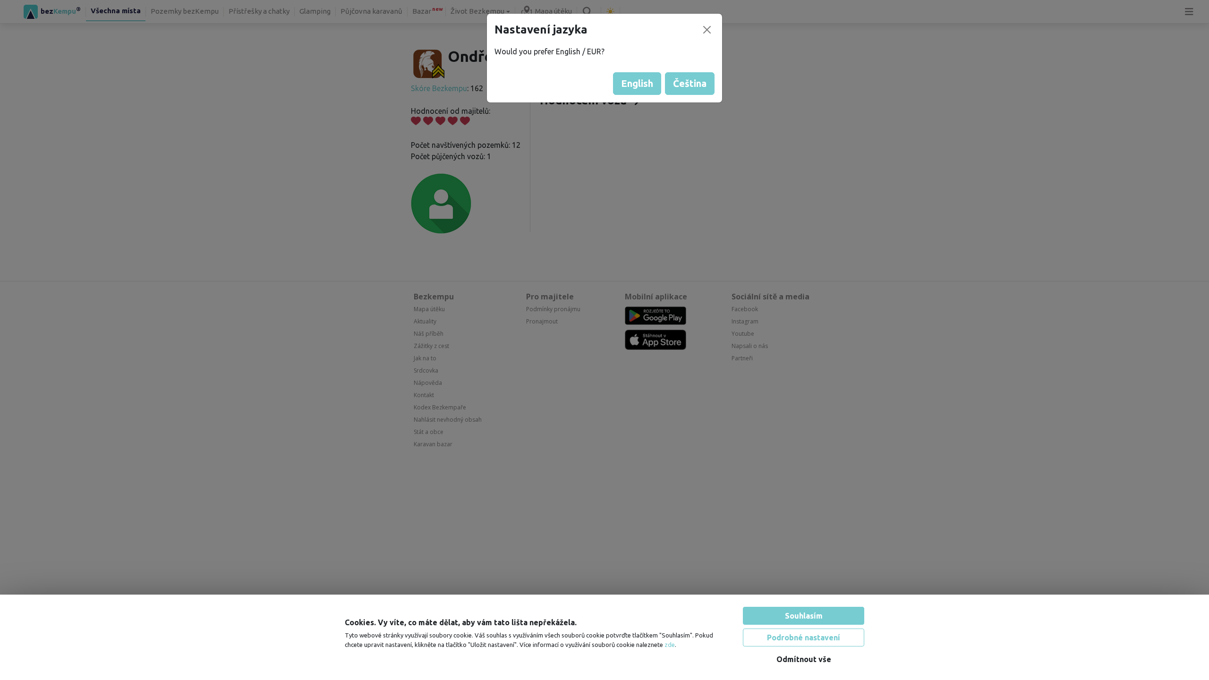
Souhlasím (804, 616)
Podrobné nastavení (803, 637)
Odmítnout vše (803, 659)
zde (669, 644)
